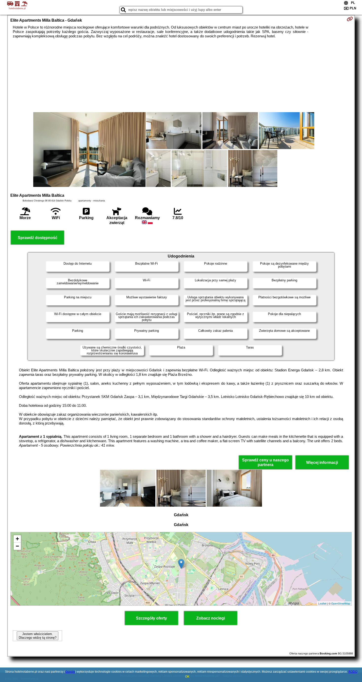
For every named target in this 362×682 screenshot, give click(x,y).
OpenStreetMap (340, 603)
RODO (352, 671)
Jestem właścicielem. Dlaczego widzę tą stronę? (37, 635)
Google (70, 671)
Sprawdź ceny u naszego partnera (265, 462)
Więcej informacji (322, 462)
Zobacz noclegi (210, 618)
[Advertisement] (181, 75)
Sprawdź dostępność (37, 238)
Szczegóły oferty (151, 618)
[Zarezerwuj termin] (350, 19)
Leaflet (322, 603)
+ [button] (17, 539)
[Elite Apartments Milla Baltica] (89, 150)
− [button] (17, 546)
